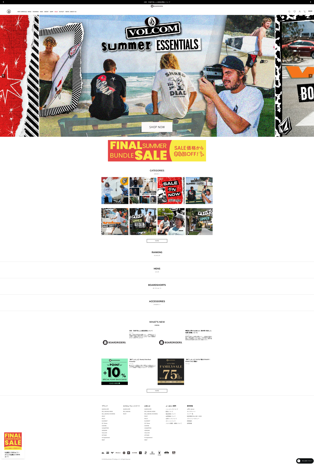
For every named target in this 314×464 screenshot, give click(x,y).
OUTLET (61, 12)
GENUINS (104, 430)
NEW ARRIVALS (22, 12)
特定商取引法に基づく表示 (194, 416)
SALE (56, 12)
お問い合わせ (190, 409)
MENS (29, 12)
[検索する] (289, 11)
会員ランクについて (171, 418)
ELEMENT (105, 421)
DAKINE (104, 426)
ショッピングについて (172, 409)
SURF (51, 12)
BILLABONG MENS (107, 411)
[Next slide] (310, 76)
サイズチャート (191, 411)
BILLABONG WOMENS (108, 414)
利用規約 (189, 421)
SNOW (46, 12)
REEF (103, 440)
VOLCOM (104, 433)
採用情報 (189, 423)
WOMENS (35, 12)
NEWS (67, 12)
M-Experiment (106, 437)
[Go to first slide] (310, 2)
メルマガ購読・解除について (174, 423)
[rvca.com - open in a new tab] (118, 452)
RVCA (103, 418)
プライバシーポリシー (193, 418)
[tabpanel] (157, 76)
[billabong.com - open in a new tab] (107, 452)
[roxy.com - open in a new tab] (112, 452)
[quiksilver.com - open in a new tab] (103, 452)
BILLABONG (126, 411)
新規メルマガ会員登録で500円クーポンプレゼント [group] (157, 2)
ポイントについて (171, 421)
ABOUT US (73, 12)
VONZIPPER (105, 428)
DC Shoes (104, 423)
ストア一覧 (190, 414)
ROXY (103, 416)
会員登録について (171, 416)
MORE (157, 241)
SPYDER (104, 435)
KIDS (41, 12)
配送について (169, 411)
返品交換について (171, 414)
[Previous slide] (3, 2)
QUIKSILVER (105, 409)
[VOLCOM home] (9, 12)
